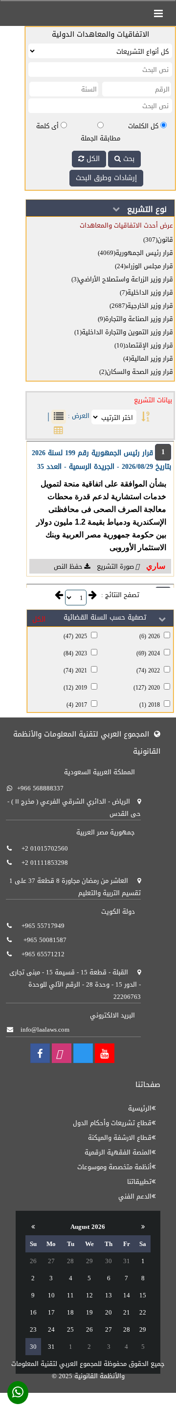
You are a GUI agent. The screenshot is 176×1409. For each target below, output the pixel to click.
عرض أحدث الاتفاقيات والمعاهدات (126, 225)
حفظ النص (68, 566)
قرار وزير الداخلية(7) (146, 292)
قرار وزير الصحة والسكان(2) (136, 372)
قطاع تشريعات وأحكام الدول (112, 1123)
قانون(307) (158, 239)
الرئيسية (140, 1108)
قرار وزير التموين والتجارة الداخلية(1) (123, 332)
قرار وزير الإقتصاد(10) (143, 345)
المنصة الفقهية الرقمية (118, 1152)
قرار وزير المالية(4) (148, 358)
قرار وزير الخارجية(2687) (141, 306)
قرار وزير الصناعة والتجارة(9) (135, 319)
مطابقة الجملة (100, 138)
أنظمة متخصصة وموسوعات (114, 1167)
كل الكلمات (143, 126)
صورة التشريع (114, 566)
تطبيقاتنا (139, 1182)
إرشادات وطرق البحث (106, 178)
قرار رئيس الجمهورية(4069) (135, 253)
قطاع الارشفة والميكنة (120, 1138)
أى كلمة (47, 126)
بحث (127, 158)
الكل (92, 158)
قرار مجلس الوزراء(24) (144, 266)
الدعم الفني (135, 1196)
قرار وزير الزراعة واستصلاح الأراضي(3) (122, 279)
